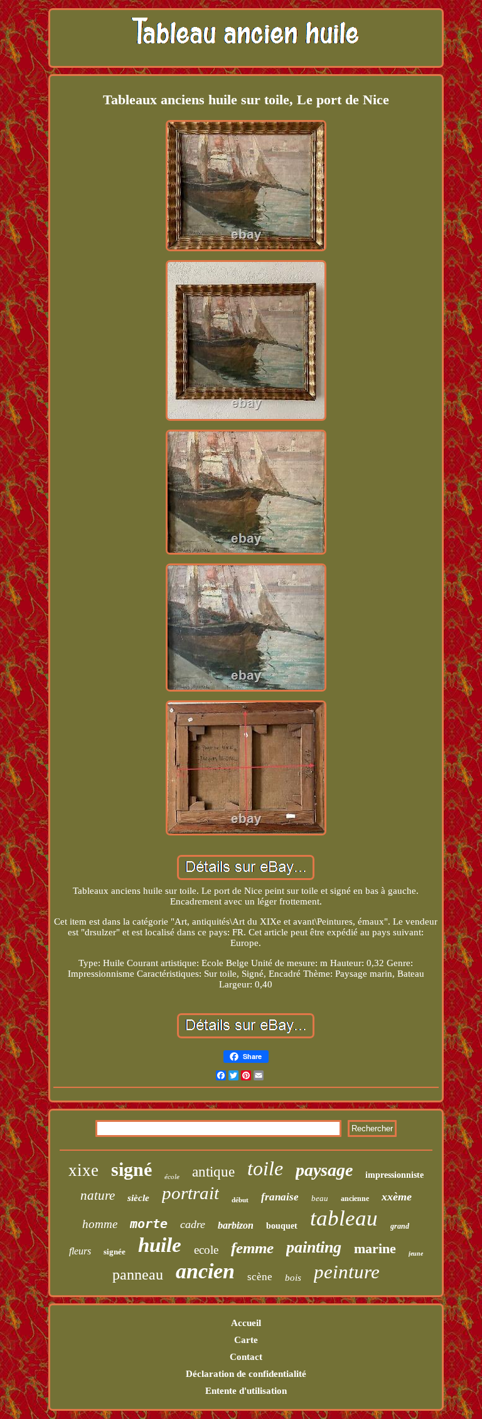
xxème (397, 1196)
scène (259, 1277)
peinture (347, 1272)
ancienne (355, 1198)
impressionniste (394, 1175)
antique (213, 1172)
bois (293, 1278)
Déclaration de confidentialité (246, 1374)
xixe (83, 1170)
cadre (192, 1224)
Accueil (246, 1323)
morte (149, 1223)
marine (375, 1248)
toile (265, 1168)
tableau (344, 1218)
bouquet (281, 1226)
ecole (206, 1249)
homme (99, 1224)
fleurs (80, 1251)
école (171, 1176)
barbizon (236, 1225)
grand (399, 1226)
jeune (416, 1253)
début (240, 1200)
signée (115, 1251)
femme (252, 1247)
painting (313, 1247)
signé (131, 1169)
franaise (280, 1197)
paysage (324, 1170)
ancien (205, 1271)
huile (159, 1245)
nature (97, 1195)
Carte (246, 1340)
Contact (246, 1357)
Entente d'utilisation (246, 1391)
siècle (138, 1198)
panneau (137, 1274)
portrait (190, 1193)
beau (319, 1198)
